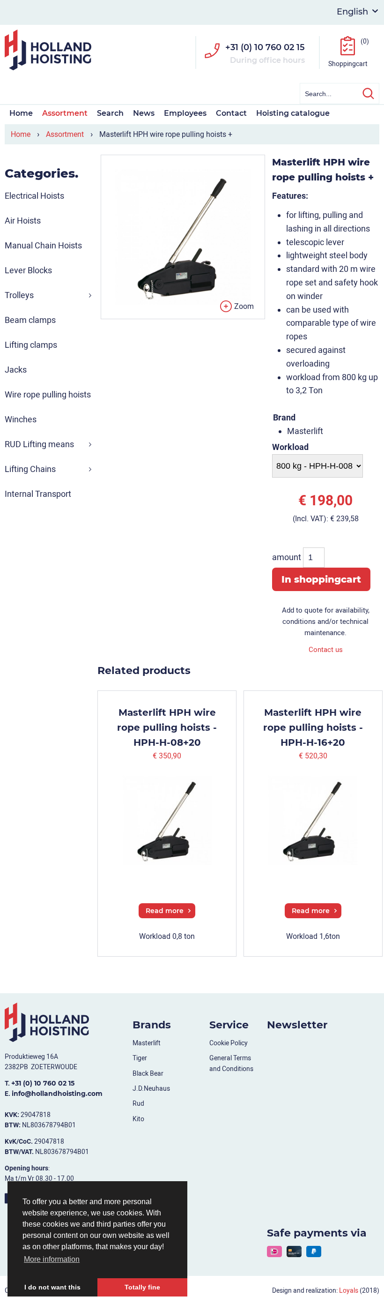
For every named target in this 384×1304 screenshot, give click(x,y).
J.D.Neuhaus (151, 1088)
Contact (231, 113)
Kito (138, 1119)
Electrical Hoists (34, 196)
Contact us (326, 649)
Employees (185, 113)
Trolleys (19, 295)
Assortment (65, 113)
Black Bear (148, 1073)
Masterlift (147, 1043)
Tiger (140, 1058)
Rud (138, 1103)
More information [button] (52, 1259)
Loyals (348, 1290)
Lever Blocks (28, 270)
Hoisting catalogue (293, 113)
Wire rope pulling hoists (48, 394)
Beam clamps (30, 320)
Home (21, 113)
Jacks (16, 370)
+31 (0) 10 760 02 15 (265, 47)
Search (110, 113)
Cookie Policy (228, 1043)
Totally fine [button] (142, 1287)
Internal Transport (38, 494)
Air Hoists (23, 220)
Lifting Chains (30, 469)
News (144, 113)
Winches (21, 419)
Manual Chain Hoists (43, 245)
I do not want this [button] (52, 1287)
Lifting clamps (31, 345)
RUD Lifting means (39, 444)
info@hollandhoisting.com (57, 1093)
